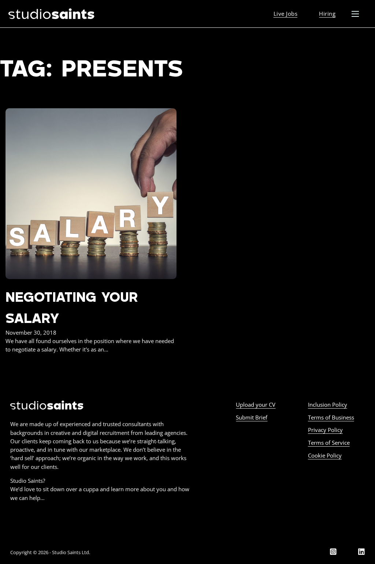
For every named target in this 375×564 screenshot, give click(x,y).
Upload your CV (255, 405)
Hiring (327, 14)
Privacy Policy (325, 430)
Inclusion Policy (327, 405)
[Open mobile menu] (355, 14)
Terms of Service (329, 443)
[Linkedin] (361, 552)
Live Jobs (286, 14)
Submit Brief (251, 417)
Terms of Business (331, 417)
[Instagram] (333, 552)
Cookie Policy (325, 455)
